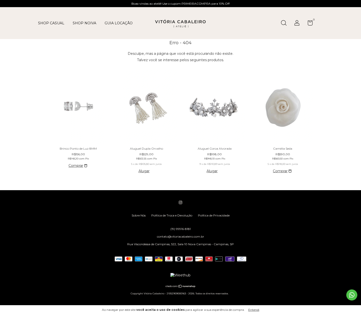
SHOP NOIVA (84, 23)
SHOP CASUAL (51, 23)
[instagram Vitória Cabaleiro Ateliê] (180, 202)
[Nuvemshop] (180, 287)
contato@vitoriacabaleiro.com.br (180, 236)
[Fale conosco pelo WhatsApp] (351, 294)
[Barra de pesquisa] (285, 23)
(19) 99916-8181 (180, 229)
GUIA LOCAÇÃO (119, 23)
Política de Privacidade (214, 215)
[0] (308, 24)
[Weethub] (180, 275)
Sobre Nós (139, 215)
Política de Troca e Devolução (171, 215)
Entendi (253, 310)
